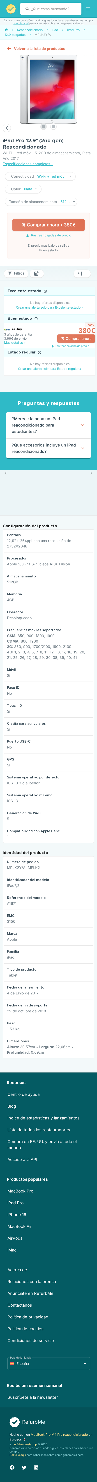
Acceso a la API (22, 1159)
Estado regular (22, 352)
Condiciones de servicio (30, 1340)
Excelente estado (25, 291)
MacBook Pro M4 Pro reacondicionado (60, 1434)
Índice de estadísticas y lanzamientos (43, 1118)
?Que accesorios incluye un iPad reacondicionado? (44, 448)
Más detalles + (15, 342)
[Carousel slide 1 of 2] (43, 126)
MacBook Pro (20, 1191)
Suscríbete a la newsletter (32, 1397)
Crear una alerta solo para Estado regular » (49, 368)
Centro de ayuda (23, 1094)
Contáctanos (19, 1305)
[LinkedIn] (36, 1466)
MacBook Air (19, 1226)
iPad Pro (15, 1202)
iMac (11, 1250)
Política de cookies (25, 1328)
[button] (40, 176)
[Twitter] (24, 1466)
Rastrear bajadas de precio (50, 235)
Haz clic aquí (21, 23)
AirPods (15, 1238)
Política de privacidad (27, 1317)
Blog (11, 1106)
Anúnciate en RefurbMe (30, 1293)
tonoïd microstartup (24, 1444)
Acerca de (17, 1269)
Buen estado (20, 319)
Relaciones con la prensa (31, 1281)
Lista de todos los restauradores (38, 1129)
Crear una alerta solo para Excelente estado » (49, 307)
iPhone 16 (16, 1214)
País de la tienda (20, 1357)
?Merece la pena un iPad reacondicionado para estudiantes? (36, 425)
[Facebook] (12, 1466)
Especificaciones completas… (28, 164)
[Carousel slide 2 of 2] (53, 126)
